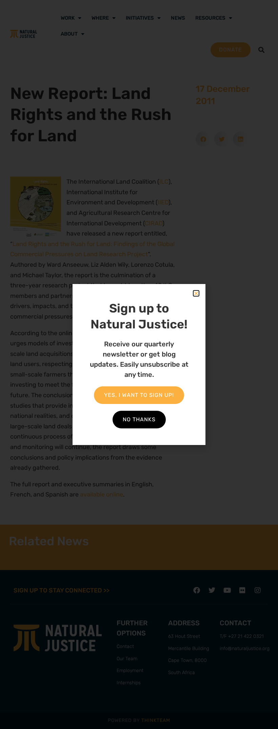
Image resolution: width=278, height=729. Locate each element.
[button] (196, 293)
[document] (139, 364)
